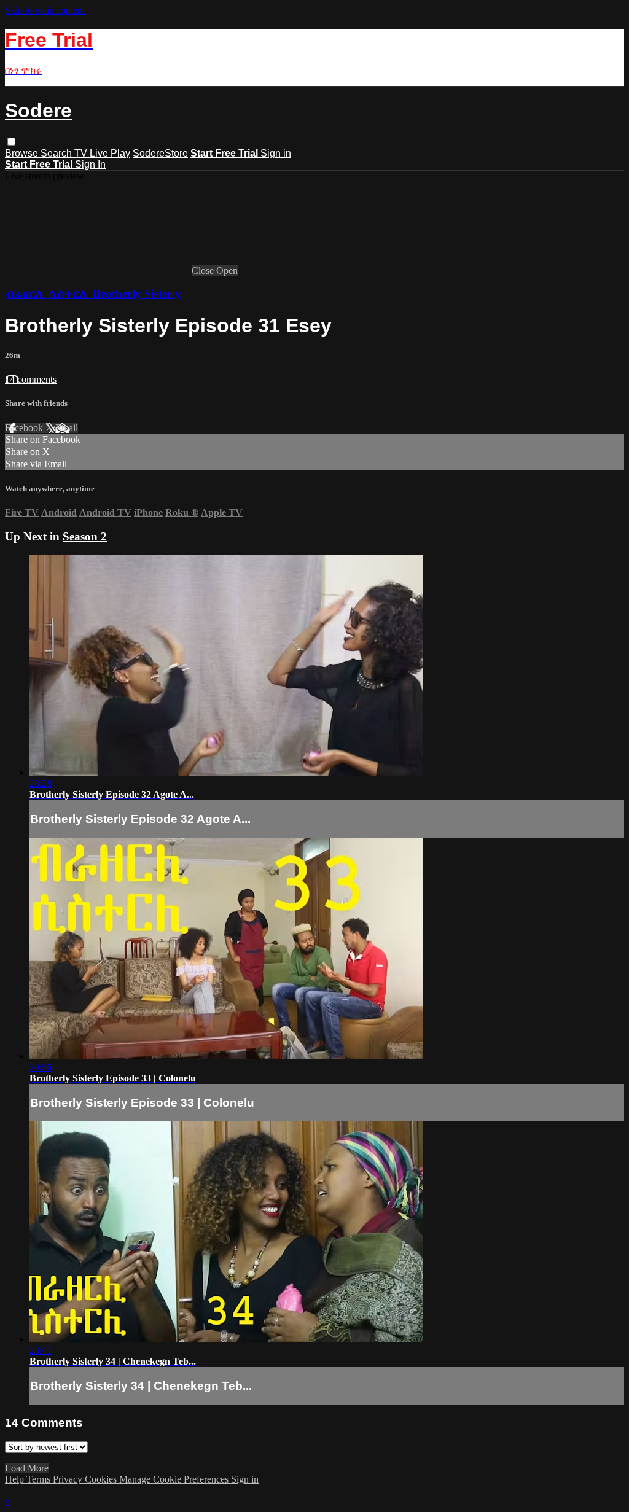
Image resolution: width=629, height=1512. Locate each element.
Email (66, 428)
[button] (11, 142)
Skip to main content (45, 10)
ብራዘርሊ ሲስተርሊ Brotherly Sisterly (93, 293)
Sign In (90, 164)
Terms (39, 1479)
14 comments (31, 379)
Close (204, 270)
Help (15, 1479)
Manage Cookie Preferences (175, 1479)
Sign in (275, 153)
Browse (23, 153)
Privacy (69, 1479)
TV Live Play (102, 153)
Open (227, 270)
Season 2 (85, 536)
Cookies (102, 1479)
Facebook (25, 428)
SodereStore (160, 153)
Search (57, 153)
